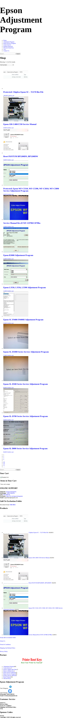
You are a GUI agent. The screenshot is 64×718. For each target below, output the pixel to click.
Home (5, 40)
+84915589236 (10, 493)
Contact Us (6, 51)
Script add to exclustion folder (8, 637)
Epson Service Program (9, 43)
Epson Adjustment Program (21, 20)
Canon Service (7, 45)
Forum (2, 715)
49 (4, 462)
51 (4, 465)
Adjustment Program (8, 42)
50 (4, 463)
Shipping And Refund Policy (7, 648)
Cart (4, 49)
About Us (2, 641)
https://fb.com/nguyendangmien (14, 496)
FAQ (1, 708)
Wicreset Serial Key (8, 48)
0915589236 (6, 494)
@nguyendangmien (11, 491)
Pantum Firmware (8, 46)
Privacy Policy (4, 651)
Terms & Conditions (5, 644)
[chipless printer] (32, 663)
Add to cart (11, 95)
